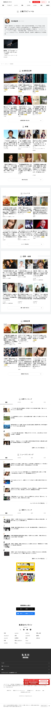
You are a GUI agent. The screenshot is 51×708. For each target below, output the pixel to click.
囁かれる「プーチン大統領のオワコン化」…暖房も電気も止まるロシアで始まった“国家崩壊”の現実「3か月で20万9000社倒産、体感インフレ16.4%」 (11, 110)
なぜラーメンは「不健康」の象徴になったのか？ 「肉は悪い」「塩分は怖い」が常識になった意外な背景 (25, 338)
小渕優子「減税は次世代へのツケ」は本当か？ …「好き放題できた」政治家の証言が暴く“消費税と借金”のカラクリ (25, 88)
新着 (3, 5)
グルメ (27, 640)
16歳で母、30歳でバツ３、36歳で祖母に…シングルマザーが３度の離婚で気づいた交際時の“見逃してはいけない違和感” (40, 273)
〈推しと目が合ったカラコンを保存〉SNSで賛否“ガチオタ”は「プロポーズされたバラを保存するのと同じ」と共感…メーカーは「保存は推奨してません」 (25, 234)
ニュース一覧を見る (25, 244)
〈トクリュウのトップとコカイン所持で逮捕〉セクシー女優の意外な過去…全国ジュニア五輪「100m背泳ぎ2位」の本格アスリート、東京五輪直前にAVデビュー (10, 235)
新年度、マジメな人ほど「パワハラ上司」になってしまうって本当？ (10, 52)
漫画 (41, 5)
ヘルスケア (28, 635)
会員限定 (47, 5)
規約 (43, 690)
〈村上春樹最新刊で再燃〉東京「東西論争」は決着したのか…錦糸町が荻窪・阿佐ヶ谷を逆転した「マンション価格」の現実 (39, 110)
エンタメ (35, 5)
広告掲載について (30, 690)
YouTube (27, 629)
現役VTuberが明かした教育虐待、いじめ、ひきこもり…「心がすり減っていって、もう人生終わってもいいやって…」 (40, 144)
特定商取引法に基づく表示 (25, 692)
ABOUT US (9, 690)
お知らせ (38, 637)
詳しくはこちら (44, 705)
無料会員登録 (36, 2)
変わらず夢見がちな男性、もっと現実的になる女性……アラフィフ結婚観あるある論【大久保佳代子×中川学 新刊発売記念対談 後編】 (25, 296)
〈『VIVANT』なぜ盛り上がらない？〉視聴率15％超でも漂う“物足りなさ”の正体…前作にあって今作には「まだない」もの (10, 144)
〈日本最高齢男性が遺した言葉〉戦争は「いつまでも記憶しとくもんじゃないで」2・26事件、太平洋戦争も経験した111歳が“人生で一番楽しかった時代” (25, 168)
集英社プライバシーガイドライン (19, 690)
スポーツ (27, 633)
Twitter (20, 629)
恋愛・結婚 (4, 269)
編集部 (37, 635)
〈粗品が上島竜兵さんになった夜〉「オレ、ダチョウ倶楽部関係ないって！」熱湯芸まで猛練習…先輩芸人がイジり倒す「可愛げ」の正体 (10, 167)
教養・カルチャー (35, 83)
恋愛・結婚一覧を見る (25, 307)
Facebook (24, 629)
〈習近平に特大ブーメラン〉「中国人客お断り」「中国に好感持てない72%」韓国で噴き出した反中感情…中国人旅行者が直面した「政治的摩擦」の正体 (25, 110)
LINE (30, 629)
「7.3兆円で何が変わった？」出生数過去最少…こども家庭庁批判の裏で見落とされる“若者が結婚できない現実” (25, 273)
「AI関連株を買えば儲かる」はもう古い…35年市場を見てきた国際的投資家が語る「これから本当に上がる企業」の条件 (39, 88)
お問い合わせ (38, 690)
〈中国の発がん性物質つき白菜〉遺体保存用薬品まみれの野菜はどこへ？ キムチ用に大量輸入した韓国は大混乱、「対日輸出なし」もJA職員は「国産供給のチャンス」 (10, 211)
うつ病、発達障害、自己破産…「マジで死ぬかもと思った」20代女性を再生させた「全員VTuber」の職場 (25, 143)
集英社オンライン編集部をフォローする (26, 613)
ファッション (28, 642)
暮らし (16, 642)
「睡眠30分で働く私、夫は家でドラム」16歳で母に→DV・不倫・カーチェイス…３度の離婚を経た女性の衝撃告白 (10, 296)
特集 (22, 5)
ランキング (9, 5)
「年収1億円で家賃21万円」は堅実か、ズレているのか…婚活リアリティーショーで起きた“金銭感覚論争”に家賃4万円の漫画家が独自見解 (10, 273)
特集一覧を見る (25, 179)
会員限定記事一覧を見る (25, 120)
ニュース (16, 5)
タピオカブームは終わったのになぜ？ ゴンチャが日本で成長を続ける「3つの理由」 (10, 87)
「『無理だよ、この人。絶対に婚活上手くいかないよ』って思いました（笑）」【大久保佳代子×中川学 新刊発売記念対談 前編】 (40, 296)
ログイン (43, 2)
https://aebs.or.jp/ (9, 687)
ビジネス (28, 5)
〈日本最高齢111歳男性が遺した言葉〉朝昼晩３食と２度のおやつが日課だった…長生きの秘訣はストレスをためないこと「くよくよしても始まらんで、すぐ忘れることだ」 (40, 168)
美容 (26, 637)
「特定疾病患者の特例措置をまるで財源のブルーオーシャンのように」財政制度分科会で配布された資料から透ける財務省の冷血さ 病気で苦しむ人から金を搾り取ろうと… (40, 211)
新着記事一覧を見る (25, 373)
